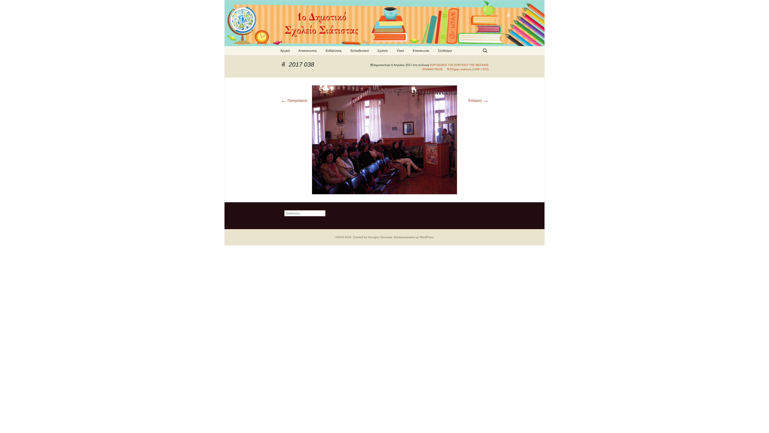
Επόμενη (479, 100)
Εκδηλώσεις (334, 50)
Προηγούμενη (293, 100)
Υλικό (400, 50)
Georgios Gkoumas (380, 237)
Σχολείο (382, 50)
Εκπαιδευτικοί (359, 50)
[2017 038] (384, 139)
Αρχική (285, 50)
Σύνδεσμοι (445, 50)
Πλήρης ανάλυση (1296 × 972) (469, 69)
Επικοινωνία (421, 50)
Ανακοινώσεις (307, 50)
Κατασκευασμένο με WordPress (414, 237)
